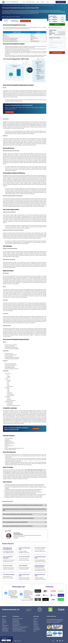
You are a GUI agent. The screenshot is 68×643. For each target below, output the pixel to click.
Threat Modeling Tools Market (9, 574)
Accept (4, 640)
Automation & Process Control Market (19, 630)
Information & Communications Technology (20, 626)
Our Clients (4, 621)
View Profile (15, 537)
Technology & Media (25, 5)
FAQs (3, 624)
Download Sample (9, 112)
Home (3, 5)
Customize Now (36, 428)
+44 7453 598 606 (61, 31)
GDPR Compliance (36, 629)
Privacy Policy (35, 621)
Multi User (55, 19)
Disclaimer (35, 622)
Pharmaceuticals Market (16, 624)
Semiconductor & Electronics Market (18, 628)
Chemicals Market (15, 621)
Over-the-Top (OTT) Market (24, 556)
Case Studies (35, 618)
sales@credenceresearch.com (59, 34)
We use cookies (4, 637)
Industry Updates (5, 630)
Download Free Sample (57, 52)
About (3, 618)
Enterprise (55, 21)
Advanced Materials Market (17, 629)
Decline (8, 640)
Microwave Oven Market (7, 565)
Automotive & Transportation (17, 618)
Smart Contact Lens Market (40, 547)
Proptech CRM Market (23, 565)
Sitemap (34, 630)
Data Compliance (36, 628)
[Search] (54, 2)
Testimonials (4, 622)
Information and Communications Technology (13, 5)
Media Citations (36, 624)
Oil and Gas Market (15, 622)
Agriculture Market (15, 625)
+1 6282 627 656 (62, 33)
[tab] (6, 21)
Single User (55, 17)
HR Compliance (36, 626)
